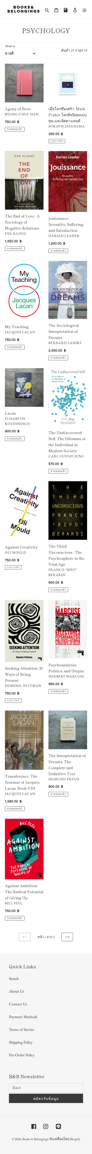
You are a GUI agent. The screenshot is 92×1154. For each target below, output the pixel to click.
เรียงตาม (10, 46)
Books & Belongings (35, 1139)
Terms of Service (21, 1029)
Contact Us (18, 1003)
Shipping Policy (21, 1042)
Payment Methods (23, 1016)
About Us (16, 991)
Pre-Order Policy (22, 1054)
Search (14, 978)
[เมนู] (84, 9)
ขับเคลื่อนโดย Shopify (64, 1139)
